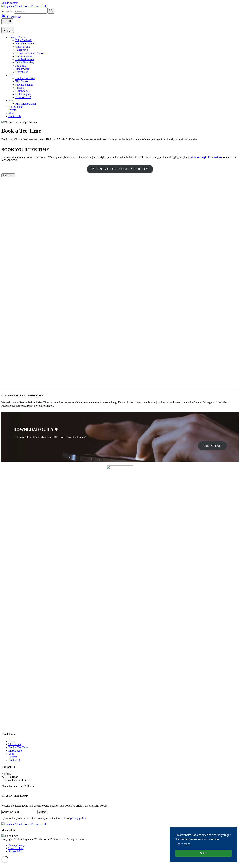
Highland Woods (24, 59)
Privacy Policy (16, 845)
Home (11, 741)
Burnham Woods (24, 43)
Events (12, 109)
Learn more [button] (183, 844)
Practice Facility (24, 84)
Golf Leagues (23, 94)
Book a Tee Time (25, 78)
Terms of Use (15, 848)
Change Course (17, 37)
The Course (21, 81)
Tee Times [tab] (8, 175)
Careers (12, 756)
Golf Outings (15, 106)
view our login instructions (206, 157)
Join (10, 100)
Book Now (14, 16)
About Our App (212, 445)
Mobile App (15, 750)
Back (7, 29)
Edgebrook (21, 49)
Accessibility (15, 851)
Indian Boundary (24, 62)
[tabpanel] (120, 283)
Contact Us (14, 116)
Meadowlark (22, 68)
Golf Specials (22, 90)
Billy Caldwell (23, 40)
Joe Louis (20, 65)
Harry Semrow (23, 56)
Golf (11, 75)
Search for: (7, 11)
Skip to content (9, 2)
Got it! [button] (203, 853)
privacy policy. (78, 818)
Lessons (19, 87)
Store (11, 113)
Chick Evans (22, 46)
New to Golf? (23, 97)
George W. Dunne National (30, 52)
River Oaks (21, 71)
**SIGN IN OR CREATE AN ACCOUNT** (120, 169)
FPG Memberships (25, 103)
